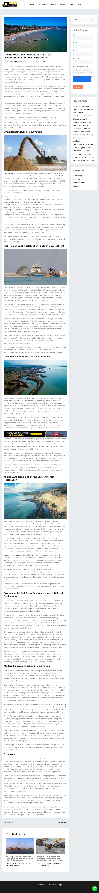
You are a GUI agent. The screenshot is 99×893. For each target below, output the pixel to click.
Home (32, 4)
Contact (79, 4)
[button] (46, 4)
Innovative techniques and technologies (18, 555)
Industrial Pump (79, 183)
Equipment (41, 4)
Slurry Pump (77, 186)
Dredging (21, 61)
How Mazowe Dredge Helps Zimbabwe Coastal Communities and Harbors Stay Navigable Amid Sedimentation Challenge (83, 122)
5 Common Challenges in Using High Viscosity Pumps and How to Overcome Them (83, 157)
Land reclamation (10, 173)
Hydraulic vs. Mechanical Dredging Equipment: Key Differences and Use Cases (49, 859)
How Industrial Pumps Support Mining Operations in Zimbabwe (83, 109)
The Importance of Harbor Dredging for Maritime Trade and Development (19, 859)
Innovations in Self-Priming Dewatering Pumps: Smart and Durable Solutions (83, 147)
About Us (63, 4)
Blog (72, 4)
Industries (53, 4)
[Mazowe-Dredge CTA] (35, 434)
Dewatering (77, 176)
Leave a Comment (10, 61)
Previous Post (8, 823)
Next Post (63, 823)
